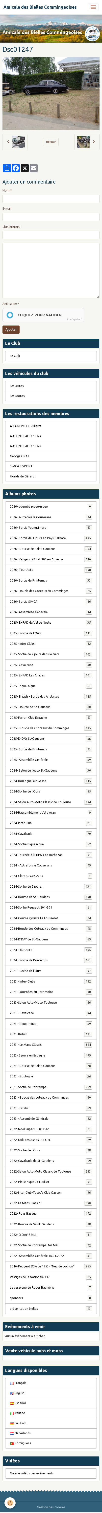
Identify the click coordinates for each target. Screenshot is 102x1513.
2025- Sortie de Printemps (50, 749)
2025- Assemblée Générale (50, 759)
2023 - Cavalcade (50, 1013)
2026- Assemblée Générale (50, 612)
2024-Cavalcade (50, 833)
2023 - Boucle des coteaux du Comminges (50, 1097)
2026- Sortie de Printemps (50, 580)
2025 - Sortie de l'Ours (50, 633)
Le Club (15, 355)
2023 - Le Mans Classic (50, 1044)
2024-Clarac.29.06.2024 (50, 875)
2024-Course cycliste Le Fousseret (50, 918)
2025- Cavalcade (50, 664)
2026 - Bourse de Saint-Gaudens (50, 548)
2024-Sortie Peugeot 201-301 (50, 907)
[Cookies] (10, 1503)
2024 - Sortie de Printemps (50, 960)
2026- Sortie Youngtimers (50, 527)
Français (20, 1382)
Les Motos (17, 395)
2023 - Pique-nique (50, 1023)
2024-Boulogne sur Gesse (50, 781)
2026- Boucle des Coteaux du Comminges (50, 590)
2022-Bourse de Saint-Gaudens (50, 1224)
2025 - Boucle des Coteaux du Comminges (50, 728)
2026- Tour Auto (50, 569)
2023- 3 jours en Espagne (50, 1055)
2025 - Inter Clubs (50, 643)
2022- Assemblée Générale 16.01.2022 (50, 1255)
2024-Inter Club (50, 823)
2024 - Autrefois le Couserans (50, 865)
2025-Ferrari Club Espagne (50, 717)
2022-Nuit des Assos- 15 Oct (50, 1139)
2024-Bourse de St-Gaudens (50, 897)
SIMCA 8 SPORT (21, 466)
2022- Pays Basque (50, 1213)
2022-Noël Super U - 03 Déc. (50, 1129)
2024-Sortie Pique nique (50, 844)
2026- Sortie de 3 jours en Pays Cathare (50, 538)
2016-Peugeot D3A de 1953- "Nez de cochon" (50, 1266)
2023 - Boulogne (50, 1076)
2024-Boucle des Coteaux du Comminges (50, 928)
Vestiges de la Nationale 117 (50, 1277)
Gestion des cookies (51, 1507)
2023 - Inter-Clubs (50, 981)
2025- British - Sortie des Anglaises (50, 696)
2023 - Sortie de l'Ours (50, 971)
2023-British (50, 1034)
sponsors (50, 1298)
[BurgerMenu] (93, 7)
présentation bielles (50, 1308)
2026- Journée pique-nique (50, 506)
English (19, 1393)
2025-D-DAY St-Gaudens (50, 738)
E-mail (6, 208)
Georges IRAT (19, 456)
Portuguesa (22, 1443)
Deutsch (20, 1423)
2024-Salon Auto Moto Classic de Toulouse (50, 802)
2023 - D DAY (50, 1108)
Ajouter (11, 329)
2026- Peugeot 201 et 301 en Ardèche (50, 559)
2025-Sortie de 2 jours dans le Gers (50, 654)
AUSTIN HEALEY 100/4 (25, 436)
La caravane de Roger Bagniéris (50, 1287)
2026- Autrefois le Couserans (50, 517)
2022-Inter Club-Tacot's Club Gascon (50, 1192)
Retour (51, 141)
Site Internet (11, 226)
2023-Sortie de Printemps (50, 1087)
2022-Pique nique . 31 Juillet (50, 1182)
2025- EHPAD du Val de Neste (50, 622)
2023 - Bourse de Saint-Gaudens (50, 1065)
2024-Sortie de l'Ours (50, 791)
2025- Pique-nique (50, 686)
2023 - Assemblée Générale (50, 1118)
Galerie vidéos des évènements (32, 1473)
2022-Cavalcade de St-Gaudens (50, 1160)
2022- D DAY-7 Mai (50, 1234)
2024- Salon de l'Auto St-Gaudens (50, 770)
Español (20, 1403)
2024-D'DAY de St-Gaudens (50, 939)
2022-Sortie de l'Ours (50, 1150)
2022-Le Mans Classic (50, 1203)
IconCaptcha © (74, 319)
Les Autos (17, 386)
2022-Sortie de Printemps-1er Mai (50, 1245)
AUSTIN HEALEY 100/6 (25, 446)
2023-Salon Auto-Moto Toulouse (50, 1002)
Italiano (19, 1413)
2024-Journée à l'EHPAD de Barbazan (50, 854)
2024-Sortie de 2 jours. (50, 886)
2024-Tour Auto (50, 949)
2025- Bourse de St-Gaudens (50, 707)
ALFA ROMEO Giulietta (26, 426)
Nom (5, 190)
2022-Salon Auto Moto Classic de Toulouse (50, 1171)
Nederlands (22, 1433)
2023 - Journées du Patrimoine (50, 991)
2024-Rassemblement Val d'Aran (50, 812)
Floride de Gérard (22, 476)
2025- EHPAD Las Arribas (50, 675)
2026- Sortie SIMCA (50, 601)
